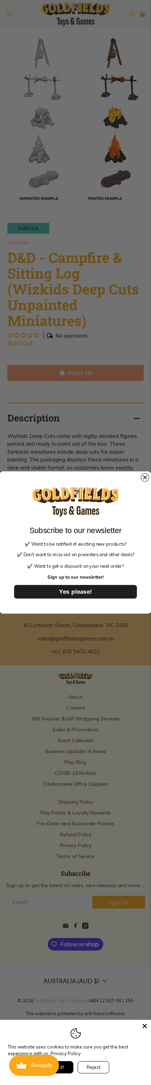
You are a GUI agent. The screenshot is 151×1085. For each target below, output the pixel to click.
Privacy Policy (66, 1053)
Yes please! (75, 591)
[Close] (144, 1026)
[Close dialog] (145, 477)
